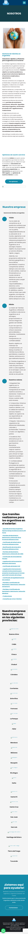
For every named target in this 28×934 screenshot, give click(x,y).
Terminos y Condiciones (15, 928)
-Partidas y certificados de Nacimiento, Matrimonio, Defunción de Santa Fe (13, 584)
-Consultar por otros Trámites (12, 599)
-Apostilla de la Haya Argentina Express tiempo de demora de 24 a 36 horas (14, 531)
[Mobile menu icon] (24, 2)
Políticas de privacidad (15, 929)
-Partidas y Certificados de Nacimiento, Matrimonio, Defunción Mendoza (13, 591)
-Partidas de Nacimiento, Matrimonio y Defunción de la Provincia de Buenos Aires (11, 537)
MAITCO (12, 923)
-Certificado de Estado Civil (11, 566)
